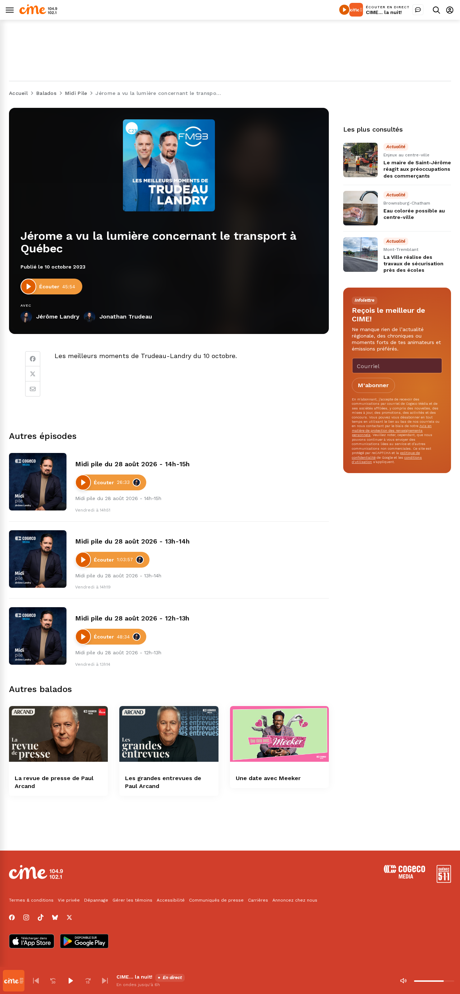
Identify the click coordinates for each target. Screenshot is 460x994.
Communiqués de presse (216, 900)
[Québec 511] (444, 881)
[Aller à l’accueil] (38, 12)
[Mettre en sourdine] (403, 981)
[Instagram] (26, 917)
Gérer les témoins (132, 900)
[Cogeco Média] (404, 876)
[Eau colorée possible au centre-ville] (360, 208)
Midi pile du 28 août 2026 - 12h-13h (132, 618)
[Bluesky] (55, 917)
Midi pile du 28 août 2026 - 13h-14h (132, 541)
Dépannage (96, 900)
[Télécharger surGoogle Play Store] (84, 942)
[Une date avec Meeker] (279, 734)
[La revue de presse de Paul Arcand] (58, 734)
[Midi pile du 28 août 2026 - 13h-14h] (37, 559)
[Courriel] (32, 389)
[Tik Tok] (40, 917)
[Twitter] (32, 373)
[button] (36, 981)
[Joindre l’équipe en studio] (418, 9)
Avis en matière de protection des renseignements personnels (392, 430)
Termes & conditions (31, 900)
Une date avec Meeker (268, 778)
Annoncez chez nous (294, 900)
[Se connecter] (449, 10)
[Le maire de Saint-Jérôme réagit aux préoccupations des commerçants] (360, 160)
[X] (69, 917)
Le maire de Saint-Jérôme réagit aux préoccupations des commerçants (417, 169)
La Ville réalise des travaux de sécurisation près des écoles (413, 263)
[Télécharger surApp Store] (31, 942)
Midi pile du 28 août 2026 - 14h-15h (132, 464)
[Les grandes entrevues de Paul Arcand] (168, 734)
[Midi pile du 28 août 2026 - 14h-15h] (37, 481)
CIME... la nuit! (384, 12)
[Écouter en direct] (344, 9)
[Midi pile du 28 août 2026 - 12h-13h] (37, 636)
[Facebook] (32, 358)
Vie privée (69, 900)
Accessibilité (171, 900)
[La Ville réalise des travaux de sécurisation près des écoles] (360, 254)
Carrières (258, 900)
